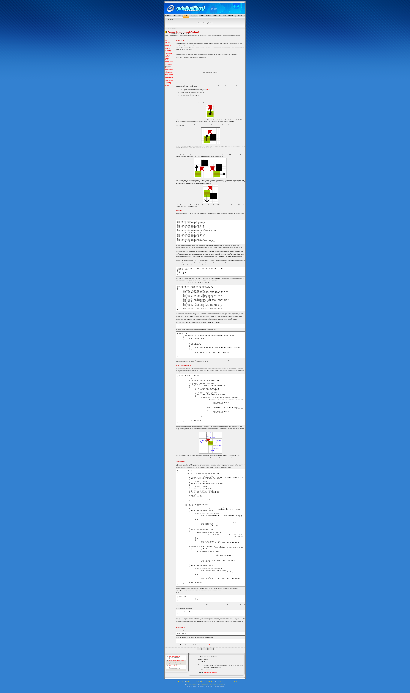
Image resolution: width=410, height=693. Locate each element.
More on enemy (169, 61)
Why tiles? (168, 42)
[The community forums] (215, 17)
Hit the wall (168, 51)
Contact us (225, 681)
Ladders (167, 58)
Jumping (167, 55)
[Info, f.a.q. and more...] (220, 17)
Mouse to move (169, 74)
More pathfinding (169, 83)
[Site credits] (240, 17)
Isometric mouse (169, 75)
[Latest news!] (174, 17)
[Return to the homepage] (168, 17)
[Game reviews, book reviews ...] (201, 17)
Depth (166, 71)
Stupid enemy (168, 59)
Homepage (174, 681)
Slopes (167, 85)
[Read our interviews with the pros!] (208, 17)
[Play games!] (179, 17)
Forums (213, 681)
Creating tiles (168, 47)
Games (183, 681)
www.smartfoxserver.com (192, 684)
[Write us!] (231, 17)
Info (217, 681)
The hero (167, 48)
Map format (168, 43)
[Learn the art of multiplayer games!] (193, 17)
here (208, 89)
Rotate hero (168, 79)
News (179, 681)
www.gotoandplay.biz (204, 684)
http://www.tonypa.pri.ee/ (210, 672)
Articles (188, 681)
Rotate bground (169, 80)
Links (220, 681)
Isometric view (169, 72)
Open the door (168, 53)
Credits (236, 681)
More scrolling (169, 69)
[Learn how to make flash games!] (186, 17)
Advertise (231, 681)
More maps (168, 45)
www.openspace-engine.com (217, 684)
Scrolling (167, 67)
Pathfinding (168, 82)
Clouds (167, 56)
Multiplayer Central (195, 681)
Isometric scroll (169, 77)
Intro (166, 40)
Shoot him (167, 63)
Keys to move (168, 50)
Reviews (203, 681)
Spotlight (208, 681)
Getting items (168, 64)
